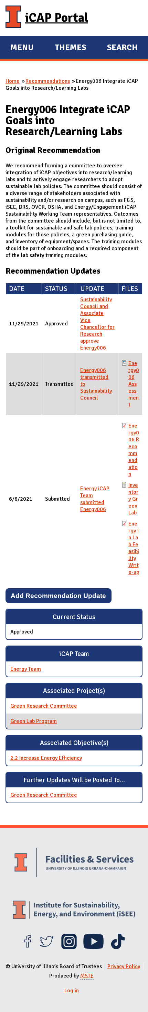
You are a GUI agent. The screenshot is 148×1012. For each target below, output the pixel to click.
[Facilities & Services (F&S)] (74, 863)
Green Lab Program (33, 721)
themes (70, 48)
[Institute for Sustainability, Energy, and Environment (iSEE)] (74, 910)
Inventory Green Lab (133, 499)
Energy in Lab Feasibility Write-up (133, 548)
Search (122, 47)
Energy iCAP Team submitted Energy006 (94, 499)
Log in (71, 990)
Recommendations (47, 81)
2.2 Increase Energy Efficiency (46, 758)
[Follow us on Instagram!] (69, 947)
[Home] (13, 18)
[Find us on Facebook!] (27, 947)
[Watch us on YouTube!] (93, 947)
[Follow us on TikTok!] (118, 947)
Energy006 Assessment (133, 384)
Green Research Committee (43, 705)
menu (22, 48)
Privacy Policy (123, 966)
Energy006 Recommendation (133, 450)
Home (13, 81)
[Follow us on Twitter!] (46, 947)
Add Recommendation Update (58, 595)
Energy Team (25, 669)
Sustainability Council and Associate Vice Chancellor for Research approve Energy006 (97, 323)
